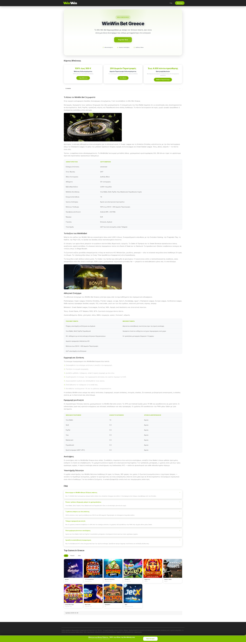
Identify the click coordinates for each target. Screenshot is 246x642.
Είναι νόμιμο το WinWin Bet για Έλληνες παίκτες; (81, 492)
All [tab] (66, 555)
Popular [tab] (72, 555)
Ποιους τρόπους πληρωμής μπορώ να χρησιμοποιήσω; (83, 502)
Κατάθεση (123, 78)
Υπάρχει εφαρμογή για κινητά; (75, 521)
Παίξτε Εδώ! (150, 638)
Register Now (123, 39)
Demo (73, 570)
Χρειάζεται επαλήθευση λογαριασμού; (78, 540)
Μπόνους (180, 3)
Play (73, 566)
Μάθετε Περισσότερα (163, 79)
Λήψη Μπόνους (83, 78)
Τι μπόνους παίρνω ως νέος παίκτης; (77, 511)
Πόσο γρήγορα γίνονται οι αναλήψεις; (78, 530)
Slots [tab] (79, 555)
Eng (171, 3)
